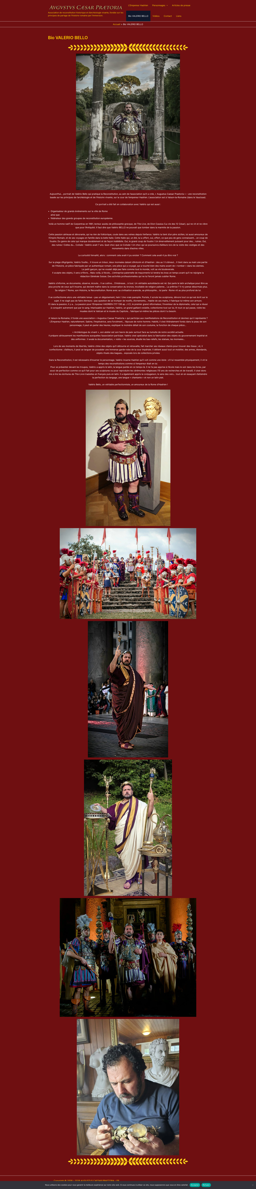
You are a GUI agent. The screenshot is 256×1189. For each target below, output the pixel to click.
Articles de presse (181, 5)
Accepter (195, 1185)
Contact (168, 16)
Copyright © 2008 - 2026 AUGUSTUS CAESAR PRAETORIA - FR (86, 1180)
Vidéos (156, 16)
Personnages (158, 5)
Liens (178, 16)
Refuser (206, 1185)
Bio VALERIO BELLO (138, 16)
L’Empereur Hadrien (138, 5)
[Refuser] (252, 1185)
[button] (166, 5)
